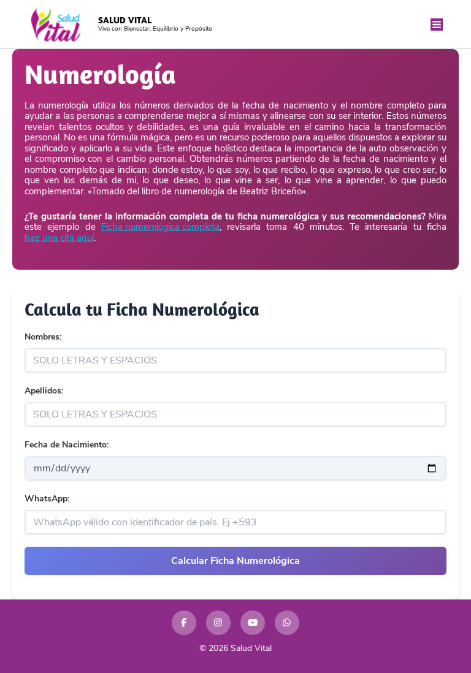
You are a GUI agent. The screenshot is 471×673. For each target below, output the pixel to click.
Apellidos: (44, 391)
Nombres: (43, 337)
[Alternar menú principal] (437, 24)
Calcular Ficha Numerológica (235, 561)
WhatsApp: (47, 498)
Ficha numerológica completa (160, 227)
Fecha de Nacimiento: (67, 445)
